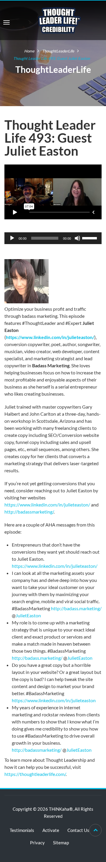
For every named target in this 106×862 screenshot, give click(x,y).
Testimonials (22, 830)
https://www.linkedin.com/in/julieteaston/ (50, 337)
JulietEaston (28, 615)
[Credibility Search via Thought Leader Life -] (59, 19)
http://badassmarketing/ (29, 511)
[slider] (90, 237)
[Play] (12, 238)
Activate (50, 830)
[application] (53, 238)
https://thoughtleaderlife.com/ (35, 774)
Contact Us (78, 830)
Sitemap (61, 842)
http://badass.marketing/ (76, 608)
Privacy (37, 842)
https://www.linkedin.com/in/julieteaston (54, 700)
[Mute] (77, 238)
